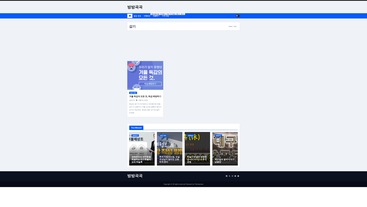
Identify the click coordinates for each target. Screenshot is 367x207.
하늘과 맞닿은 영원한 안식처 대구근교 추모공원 (197, 159)
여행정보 (148, 15)
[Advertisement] (184, 45)
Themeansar (199, 184)
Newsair (189, 184)
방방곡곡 (135, 7)
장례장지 (135, 135)
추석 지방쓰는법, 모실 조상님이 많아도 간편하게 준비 (169, 159)
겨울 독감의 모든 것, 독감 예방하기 (145, 96)
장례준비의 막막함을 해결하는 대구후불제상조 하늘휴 (141, 159)
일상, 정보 (137, 16)
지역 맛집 (166, 15)
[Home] (129, 16)
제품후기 (157, 15)
